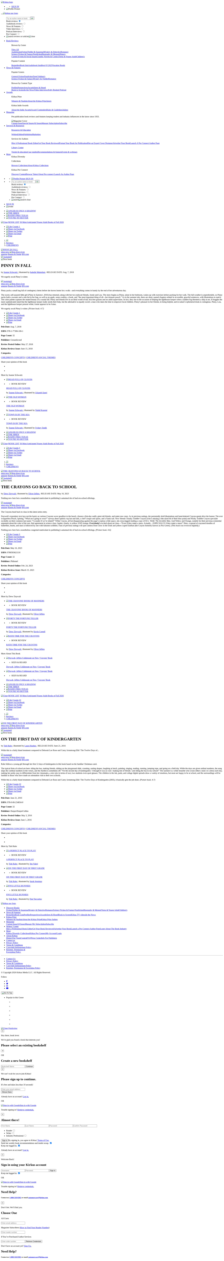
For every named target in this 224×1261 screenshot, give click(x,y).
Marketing (36, 134)
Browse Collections (19, 165)
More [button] (8, 154)
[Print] (9, 236)
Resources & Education (21, 130)
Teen (35, 76)
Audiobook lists (34, 65)
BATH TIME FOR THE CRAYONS (21, 645)
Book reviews (12, 21)
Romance (64, 52)
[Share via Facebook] (15, 229)
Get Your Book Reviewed (48, 143)
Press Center (36, 938)
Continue (29, 1066)
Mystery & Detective (52, 52)
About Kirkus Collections (37, 165)
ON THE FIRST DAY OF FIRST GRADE (24, 877)
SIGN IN (15, 6)
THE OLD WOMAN (15, 406)
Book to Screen (17, 90)
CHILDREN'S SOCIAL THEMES (40, 357)
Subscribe (63, 123)
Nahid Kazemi (41, 410)
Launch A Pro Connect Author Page (145, 143)
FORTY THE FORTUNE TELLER (21, 627)
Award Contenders (38, 110)
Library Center (17, 148)
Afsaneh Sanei (41, 393)
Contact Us (10, 959)
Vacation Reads (58, 65)
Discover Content (18, 174)
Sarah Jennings (36, 881)
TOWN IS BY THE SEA (16, 423)
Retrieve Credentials (33, 1241)
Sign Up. (27, 1246)
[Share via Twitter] (14, 231)
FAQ (29, 938)
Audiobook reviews (14, 24)
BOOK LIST (13, 222)
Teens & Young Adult (67, 56)
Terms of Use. (43, 1140)
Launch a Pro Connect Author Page (85, 929)
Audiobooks (16, 52)
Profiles (14, 88)
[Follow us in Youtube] (7, 988)
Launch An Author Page (64, 174)
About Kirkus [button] (12, 936)
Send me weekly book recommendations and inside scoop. (25, 1143)
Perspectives (23, 88)
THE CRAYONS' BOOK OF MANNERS (24, 610)
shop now (5, 252)
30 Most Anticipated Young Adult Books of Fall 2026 (42, 222)
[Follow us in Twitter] (7, 983)
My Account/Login (54, 933)
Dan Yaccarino (36, 899)
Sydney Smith (41, 428)
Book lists (24, 65)
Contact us (10, 940)
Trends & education (19, 152)
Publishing (27, 134)
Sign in (4, 1140)
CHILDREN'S (12, 245)
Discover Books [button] (12, 908)
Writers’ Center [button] (12, 926)
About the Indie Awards (21, 110)
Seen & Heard (40, 88)
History (63, 54)
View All (15, 49)
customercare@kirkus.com (38, 1198)
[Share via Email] (13, 233)
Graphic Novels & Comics (48, 56)
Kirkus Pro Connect (38, 933)
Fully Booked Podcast (57, 90)
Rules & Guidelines (54, 110)
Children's (80, 56)
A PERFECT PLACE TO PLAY (20, 859)
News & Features (13, 26)
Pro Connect (11, 34)
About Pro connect (46, 174)
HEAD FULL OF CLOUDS (18, 388)
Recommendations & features (50, 152)
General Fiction (17, 76)
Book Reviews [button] (12, 41)
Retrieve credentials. (25, 1110)
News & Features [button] (13, 68)
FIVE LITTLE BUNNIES (17, 895)
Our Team (16, 938)
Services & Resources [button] (15, 126)
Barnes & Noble (14, 254)
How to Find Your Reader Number (34, 1227)
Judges (65, 110)
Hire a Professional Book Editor (19, 929)
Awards (31, 88)
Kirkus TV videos (78, 915)
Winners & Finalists (19, 101)
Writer (9, 1133)
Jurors (48, 101)
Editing (20, 134)
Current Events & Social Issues (24, 56)
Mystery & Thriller (40, 79)
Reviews (9, 243)
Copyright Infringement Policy (18, 947)
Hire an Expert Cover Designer (100, 143)
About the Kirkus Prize (36, 101)
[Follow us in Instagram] (7, 986)
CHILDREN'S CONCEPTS (13, 357)
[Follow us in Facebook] (6, 981)
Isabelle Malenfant (38, 272)
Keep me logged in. (9, 1146)
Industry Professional (15, 1136)
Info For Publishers (49, 938)
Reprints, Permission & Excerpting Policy (15, 951)
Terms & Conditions (14, 945)
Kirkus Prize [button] (11, 917)
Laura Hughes (30, 746)
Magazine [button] (10, 112)
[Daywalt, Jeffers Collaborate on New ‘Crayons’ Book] (29, 658)
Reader (9, 1130)
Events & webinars (69, 152)
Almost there (7, 1092)
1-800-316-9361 (15, 1198)
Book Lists (19, 915)
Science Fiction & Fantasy (22, 54)
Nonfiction (37, 54)
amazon (4, 254)
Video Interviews (13, 29)
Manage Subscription (50, 123)
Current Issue (16, 123)
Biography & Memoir (51, 54)
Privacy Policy (12, 943)
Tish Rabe (8, 746)
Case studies (32, 152)
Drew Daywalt (10, 494)
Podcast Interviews (14, 31)
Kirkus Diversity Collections (18, 933)
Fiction (24, 52)
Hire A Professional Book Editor (24, 143)
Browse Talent (32, 174)
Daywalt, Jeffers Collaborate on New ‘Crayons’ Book (28, 667)
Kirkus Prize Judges (49, 919)
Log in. (26, 1096)
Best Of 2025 (46, 65)
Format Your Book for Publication (73, 143)
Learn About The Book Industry (113, 929)
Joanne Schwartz (11, 272)
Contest (24, 938)
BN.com (25, 254)
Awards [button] (9, 92)
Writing (14, 134)
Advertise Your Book (121, 143)
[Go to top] (7, 993)
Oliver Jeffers (34, 494)
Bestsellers (15, 65)
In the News (29, 90)
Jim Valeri (34, 864)
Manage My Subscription (35, 924)
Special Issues (28, 123)
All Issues (38, 123)
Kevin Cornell (39, 632)
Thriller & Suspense (35, 52)
